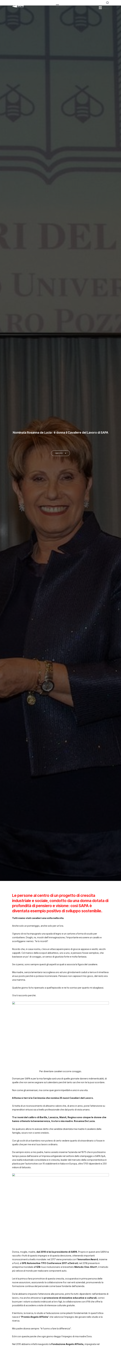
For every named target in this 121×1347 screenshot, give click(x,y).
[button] (60, 6)
